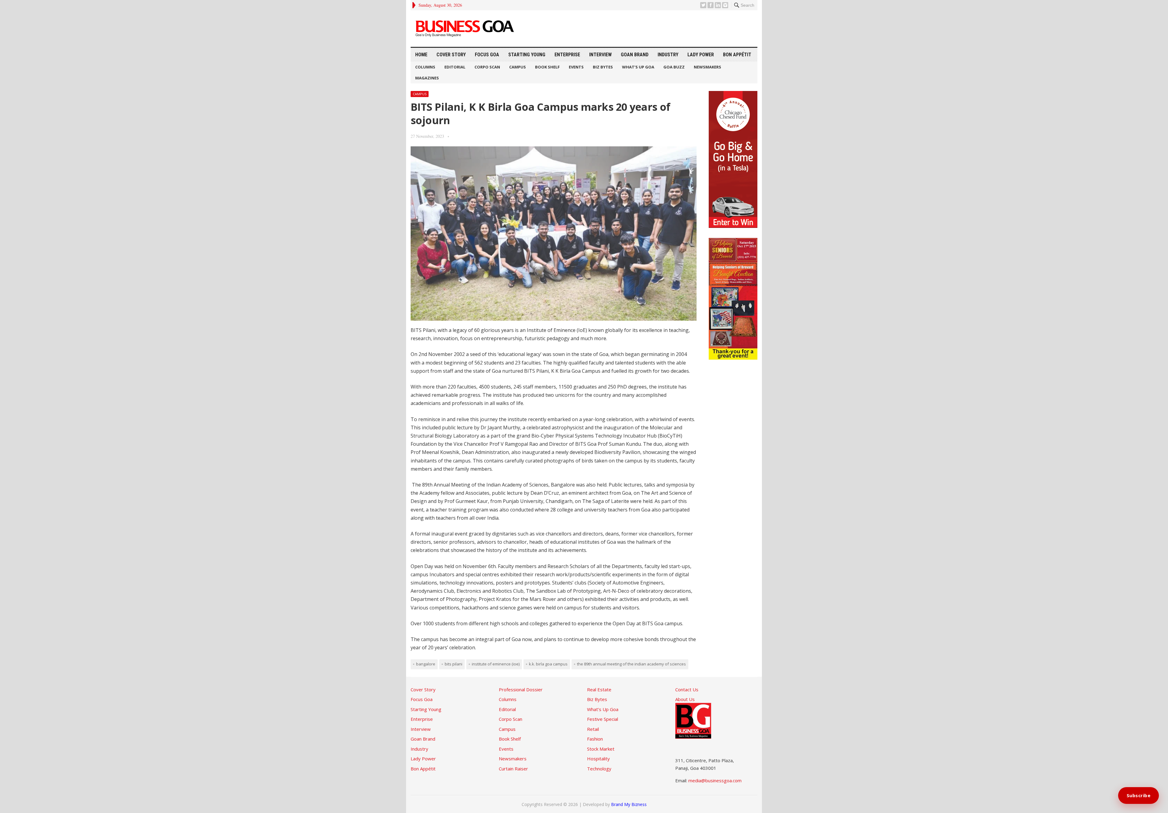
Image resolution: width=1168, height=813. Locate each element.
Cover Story (451, 55)
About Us (685, 699)
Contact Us (686, 689)
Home (421, 55)
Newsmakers (707, 67)
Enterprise (567, 55)
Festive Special (602, 719)
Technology (599, 769)
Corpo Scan (487, 67)
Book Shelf (547, 67)
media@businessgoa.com (715, 780)
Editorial (454, 67)
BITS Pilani (453, 664)
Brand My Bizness (629, 804)
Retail (593, 729)
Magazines (427, 78)
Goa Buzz (674, 67)
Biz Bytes (603, 67)
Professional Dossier (521, 689)
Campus (517, 67)
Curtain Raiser (513, 769)
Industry (668, 55)
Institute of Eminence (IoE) (496, 664)
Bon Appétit (737, 55)
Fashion (595, 739)
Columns (425, 67)
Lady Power (700, 55)
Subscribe (1139, 795)
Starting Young (526, 55)
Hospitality (598, 758)
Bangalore (425, 664)
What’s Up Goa (638, 67)
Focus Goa (487, 55)
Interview (600, 55)
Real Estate (599, 689)
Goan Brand (634, 55)
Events (576, 67)
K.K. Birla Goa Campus (548, 664)
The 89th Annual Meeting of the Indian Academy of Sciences (631, 664)
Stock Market (600, 749)
